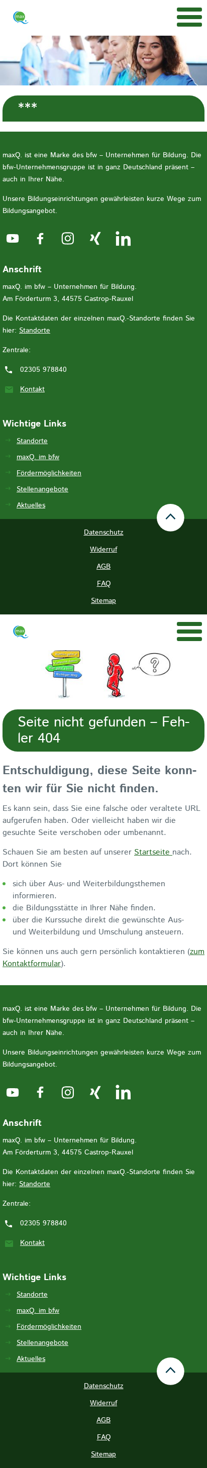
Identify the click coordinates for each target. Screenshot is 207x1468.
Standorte (34, 331)
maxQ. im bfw (38, 457)
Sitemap (103, 601)
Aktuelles (31, 505)
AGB (103, 567)
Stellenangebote (42, 489)
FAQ (104, 584)
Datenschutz (104, 533)
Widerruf (103, 550)
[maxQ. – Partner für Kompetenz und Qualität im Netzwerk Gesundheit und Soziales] (20, 20)
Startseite (153, 852)
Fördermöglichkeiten (49, 473)
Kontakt (32, 389)
